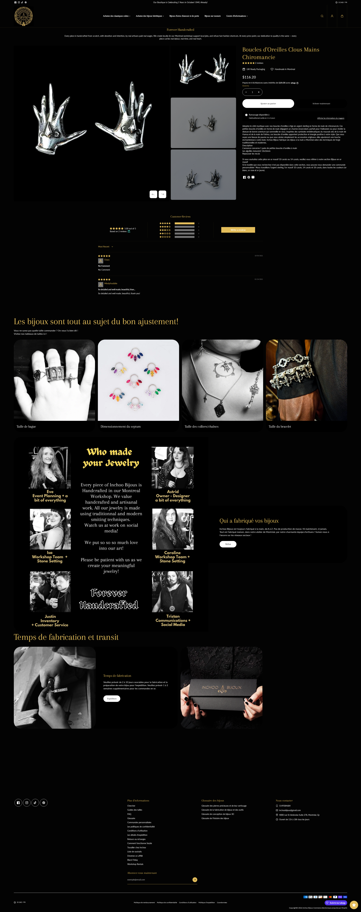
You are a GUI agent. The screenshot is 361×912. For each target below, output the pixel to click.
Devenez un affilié (135, 856)
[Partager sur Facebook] (244, 177)
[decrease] (246, 92)
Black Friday (132, 860)
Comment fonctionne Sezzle (139, 843)
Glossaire (131, 818)
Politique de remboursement (144, 902)
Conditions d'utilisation (137, 831)
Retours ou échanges (136, 839)
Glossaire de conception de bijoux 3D (218, 814)
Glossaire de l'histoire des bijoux (215, 818)
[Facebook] (15, 2)
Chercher (131, 806)
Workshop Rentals (135, 864)
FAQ (129, 814)
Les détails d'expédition (137, 835)
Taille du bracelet (280, 426)
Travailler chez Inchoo (136, 847)
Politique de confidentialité (167, 902)
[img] (104, 256)
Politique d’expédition (207, 902)
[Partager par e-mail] (253, 177)
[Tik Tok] (22, 2)
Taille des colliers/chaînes (201, 426)
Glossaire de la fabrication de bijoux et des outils (223, 810)
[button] (342, 16)
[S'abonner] (194, 879)
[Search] (322, 16)
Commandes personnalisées (139, 822)
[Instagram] (19, 2)
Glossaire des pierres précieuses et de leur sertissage (224, 806)
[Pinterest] (25, 2)
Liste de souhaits (134, 851)
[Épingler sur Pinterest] (249, 177)
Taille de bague (26, 426)
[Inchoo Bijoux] (24, 16)
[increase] (258, 92)
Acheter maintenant (321, 103)
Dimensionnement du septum (121, 426)
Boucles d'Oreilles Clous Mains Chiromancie (280, 53)
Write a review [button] (238, 229)
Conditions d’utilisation (187, 902)
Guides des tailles (134, 810)
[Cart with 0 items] (342, 16)
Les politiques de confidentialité (141, 826)
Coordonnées (222, 902)
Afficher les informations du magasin (330, 118)
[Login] (332, 16)
